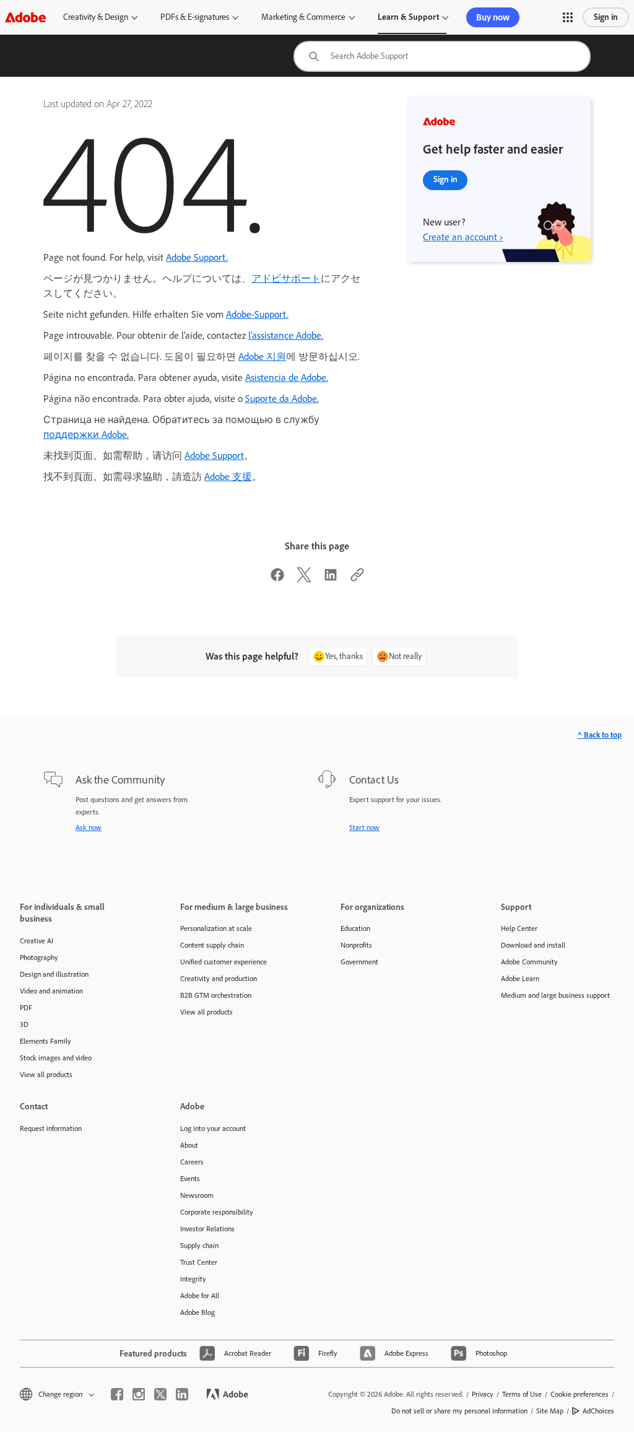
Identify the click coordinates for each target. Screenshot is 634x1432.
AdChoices (598, 1411)
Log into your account (213, 1128)
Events (190, 1178)
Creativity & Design (95, 17)
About (189, 1145)
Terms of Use (522, 1394)
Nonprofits (356, 945)
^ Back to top (600, 735)
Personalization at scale (216, 928)
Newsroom (197, 1195)
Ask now (89, 827)
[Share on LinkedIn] (330, 579)
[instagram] (138, 1394)
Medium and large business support (555, 995)
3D (24, 1024)
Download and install (533, 945)
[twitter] (160, 1394)
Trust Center (198, 1262)
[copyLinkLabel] (357, 579)
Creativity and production (218, 978)
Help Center (519, 928)
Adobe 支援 (228, 476)
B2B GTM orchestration (215, 995)
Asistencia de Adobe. (286, 377)
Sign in (606, 17)
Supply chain (199, 1245)
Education (355, 928)
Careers (192, 1162)
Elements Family (45, 1041)
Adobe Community (529, 962)
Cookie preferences (579, 1394)
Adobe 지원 (262, 356)
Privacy (482, 1394)
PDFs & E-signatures (194, 17)
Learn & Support (408, 17)
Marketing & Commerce (303, 17)
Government (359, 962)
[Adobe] (25, 17)
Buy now (493, 17)
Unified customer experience (223, 962)
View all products (46, 1074)
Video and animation (51, 991)
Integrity (193, 1279)
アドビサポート (286, 278)
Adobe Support (214, 455)
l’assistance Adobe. (285, 335)
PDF (26, 1007)
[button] (568, 17)
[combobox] (442, 56)
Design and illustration (54, 974)
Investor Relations (207, 1229)
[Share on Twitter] (304, 579)
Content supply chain (212, 945)
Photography (39, 957)
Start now (364, 827)
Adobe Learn (520, 978)
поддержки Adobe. (86, 434)
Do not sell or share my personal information (459, 1411)
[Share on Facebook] (277, 579)
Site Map (549, 1411)
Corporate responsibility (216, 1212)
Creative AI (36, 940)
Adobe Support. (197, 257)
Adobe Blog (197, 1312)
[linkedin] (182, 1394)
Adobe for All (199, 1295)
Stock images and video (56, 1058)
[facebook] (117, 1394)
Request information (51, 1128)
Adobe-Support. (257, 314)
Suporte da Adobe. (282, 398)
